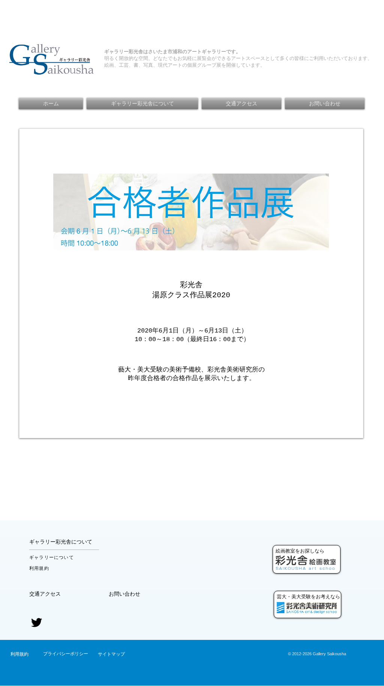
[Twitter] (36, 622)
